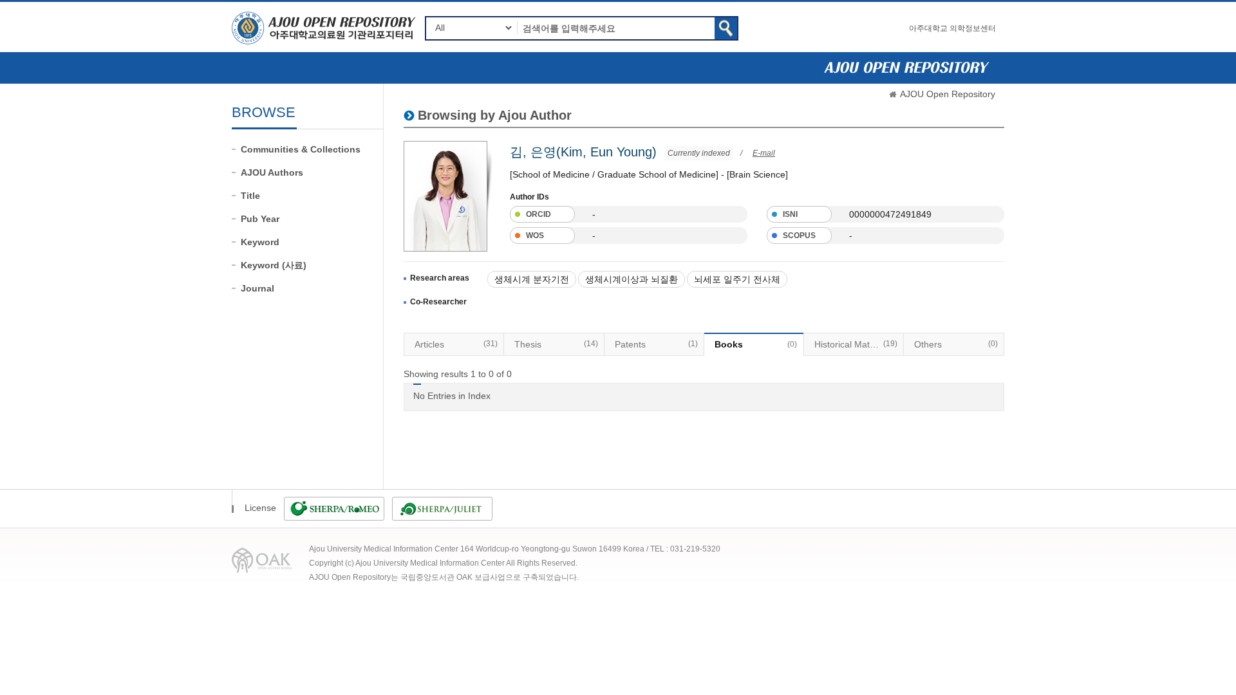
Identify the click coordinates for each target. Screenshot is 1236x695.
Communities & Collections (300, 149)
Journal (257, 288)
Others (955, 344)
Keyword (260, 242)
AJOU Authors (272, 172)
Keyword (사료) (273, 265)
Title (250, 195)
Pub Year (260, 219)
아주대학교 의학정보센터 (952, 28)
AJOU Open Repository (947, 94)
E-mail (764, 153)
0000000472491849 (890, 214)
